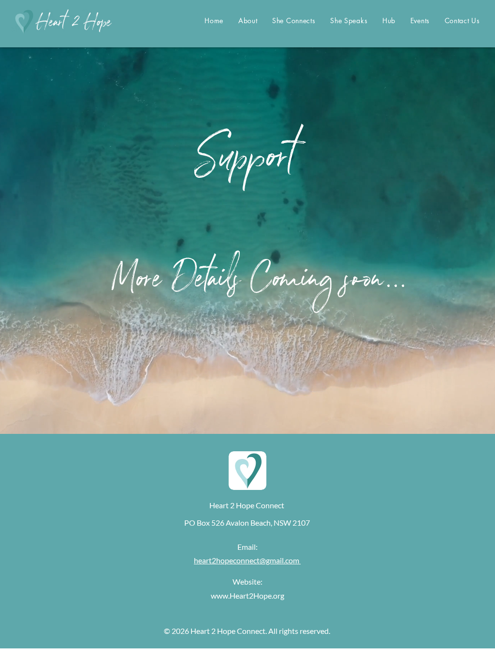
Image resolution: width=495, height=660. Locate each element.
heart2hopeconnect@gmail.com (247, 560)
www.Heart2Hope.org (247, 595)
